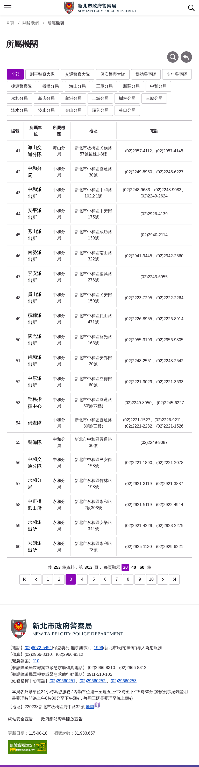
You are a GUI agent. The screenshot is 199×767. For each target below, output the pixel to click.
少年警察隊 (177, 74)
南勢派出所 (35, 256)
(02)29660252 (93, 681)
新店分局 (46, 98)
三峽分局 (154, 98)
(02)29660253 (124, 681)
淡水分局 (19, 110)
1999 (98, 647)
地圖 (90, 707)
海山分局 (77, 86)
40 (133, 567)
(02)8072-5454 (38, 647)
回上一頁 (186, 54)
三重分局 (104, 86)
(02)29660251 (62, 681)
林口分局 (127, 110)
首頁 (10, 23)
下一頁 (163, 579)
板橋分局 (50, 86)
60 (142, 567)
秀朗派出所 (35, 547)
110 (36, 661)
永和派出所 (35, 526)
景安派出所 (35, 277)
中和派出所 (35, 193)
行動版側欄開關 (8, 8)
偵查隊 (35, 422)
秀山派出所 (35, 235)
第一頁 (25, 579)
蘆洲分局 (73, 98)
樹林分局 (127, 98)
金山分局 (73, 110)
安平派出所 (35, 214)
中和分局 (158, 86)
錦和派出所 (35, 361)
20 (125, 567)
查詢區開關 (191, 8)
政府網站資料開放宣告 (62, 719)
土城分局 (100, 98)
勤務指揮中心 (35, 403)
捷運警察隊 (21, 86)
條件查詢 (173, 54)
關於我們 (31, 23)
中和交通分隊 (35, 463)
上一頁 (36, 579)
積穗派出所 (35, 319)
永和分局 (19, 98)
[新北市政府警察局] (99, 8)
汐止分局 (46, 110)
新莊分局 (131, 86)
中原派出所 (35, 382)
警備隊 (35, 442)
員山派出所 (35, 298)
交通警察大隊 (77, 74)
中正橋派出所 (35, 505)
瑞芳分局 (100, 110)
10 (151, 579)
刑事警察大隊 (42, 74)
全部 (15, 74)
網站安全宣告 (20, 719)
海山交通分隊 (35, 151)
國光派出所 (35, 340)
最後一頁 (174, 579)
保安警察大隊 (112, 74)
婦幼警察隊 (146, 74)
